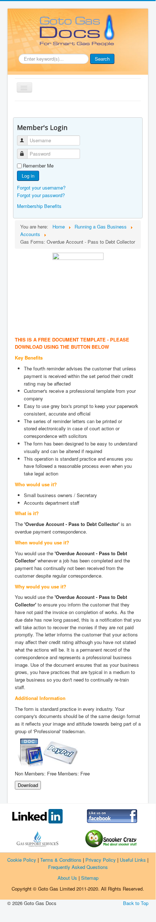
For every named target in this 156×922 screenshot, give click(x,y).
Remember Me (38, 165)
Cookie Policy (21, 859)
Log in (28, 175)
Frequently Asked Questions (78, 867)
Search (102, 58)
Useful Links (133, 859)
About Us (67, 877)
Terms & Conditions (60, 859)
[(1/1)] (78, 289)
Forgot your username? (41, 187)
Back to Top (135, 903)
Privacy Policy (100, 859)
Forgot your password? (41, 195)
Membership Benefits (39, 206)
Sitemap (89, 877)
